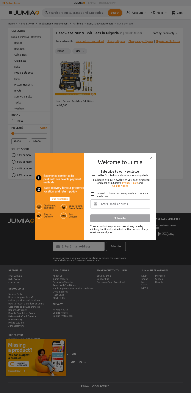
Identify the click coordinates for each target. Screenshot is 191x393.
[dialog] (95, 196)
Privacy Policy (130, 182)
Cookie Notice (120, 185)
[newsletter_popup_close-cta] (151, 158)
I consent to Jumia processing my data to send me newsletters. (122, 195)
